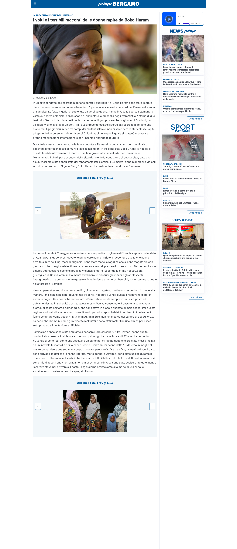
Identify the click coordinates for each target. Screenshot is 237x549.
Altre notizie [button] (195, 118)
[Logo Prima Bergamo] (118, 4)
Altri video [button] (196, 297)
